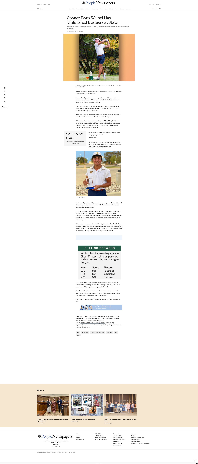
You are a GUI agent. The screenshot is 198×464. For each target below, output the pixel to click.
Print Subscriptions (117, 437)
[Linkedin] (4, 95)
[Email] (4, 101)
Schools (111, 9)
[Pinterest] (4, 98)
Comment (5, 107)
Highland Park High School (97, 332)
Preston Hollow (80, 9)
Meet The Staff (80, 439)
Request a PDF (116, 441)
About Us (78, 435)
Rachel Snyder (109, 423)
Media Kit (133, 435)
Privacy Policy (72, 452)
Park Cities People (99, 435)
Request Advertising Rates (137, 437)
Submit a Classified (136, 439)
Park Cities (72, 9)
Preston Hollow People (100, 437)
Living (105, 9)
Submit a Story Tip (117, 443)
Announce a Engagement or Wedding (140, 443)
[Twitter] (4, 91)
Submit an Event (117, 445)
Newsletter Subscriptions (119, 439)
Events (122, 9)
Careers (78, 437)
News (101, 9)
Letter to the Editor (117, 435)
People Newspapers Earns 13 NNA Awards (83, 419)
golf (78, 332)
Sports (116, 9)
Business (88, 9)
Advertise (128, 9)
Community (95, 9)
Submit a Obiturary (136, 441)
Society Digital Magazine (101, 439)
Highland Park (85, 332)
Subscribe (154, 9)
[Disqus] (99, 360)
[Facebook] (4, 88)
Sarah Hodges (75, 421)
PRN (115, 332)
